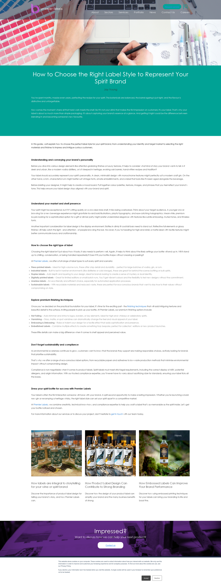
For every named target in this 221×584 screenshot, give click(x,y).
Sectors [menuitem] (108, 12)
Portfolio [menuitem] (139, 12)
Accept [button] (146, 578)
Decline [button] (157, 578)
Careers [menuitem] (185, 12)
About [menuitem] (95, 12)
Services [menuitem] (123, 12)
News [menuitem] (153, 12)
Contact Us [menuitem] (168, 12)
